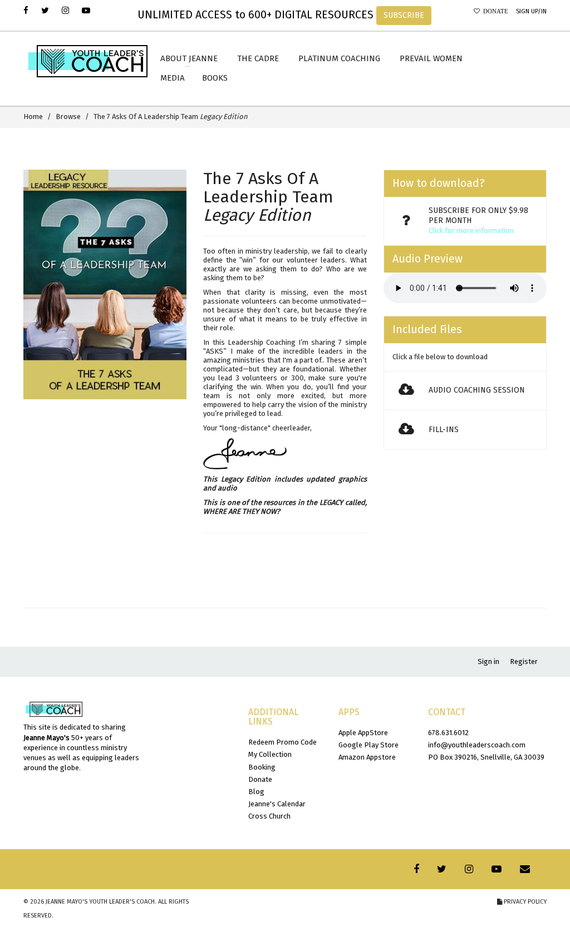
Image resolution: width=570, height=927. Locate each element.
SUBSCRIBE (404, 15)
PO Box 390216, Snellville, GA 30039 (486, 757)
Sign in (488, 661)
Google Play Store (368, 745)
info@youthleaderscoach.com (476, 745)
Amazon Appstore (367, 757)
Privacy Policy (524, 901)
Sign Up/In (531, 11)
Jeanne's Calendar (277, 804)
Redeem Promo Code (282, 742)
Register (524, 661)
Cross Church (269, 816)
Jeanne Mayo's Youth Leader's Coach (100, 901)
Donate (494, 11)
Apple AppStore (363, 732)
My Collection (270, 754)
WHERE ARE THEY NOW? (241, 511)
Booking (262, 767)
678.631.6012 (448, 732)
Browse (68, 116)
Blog (256, 791)
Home (33, 116)
